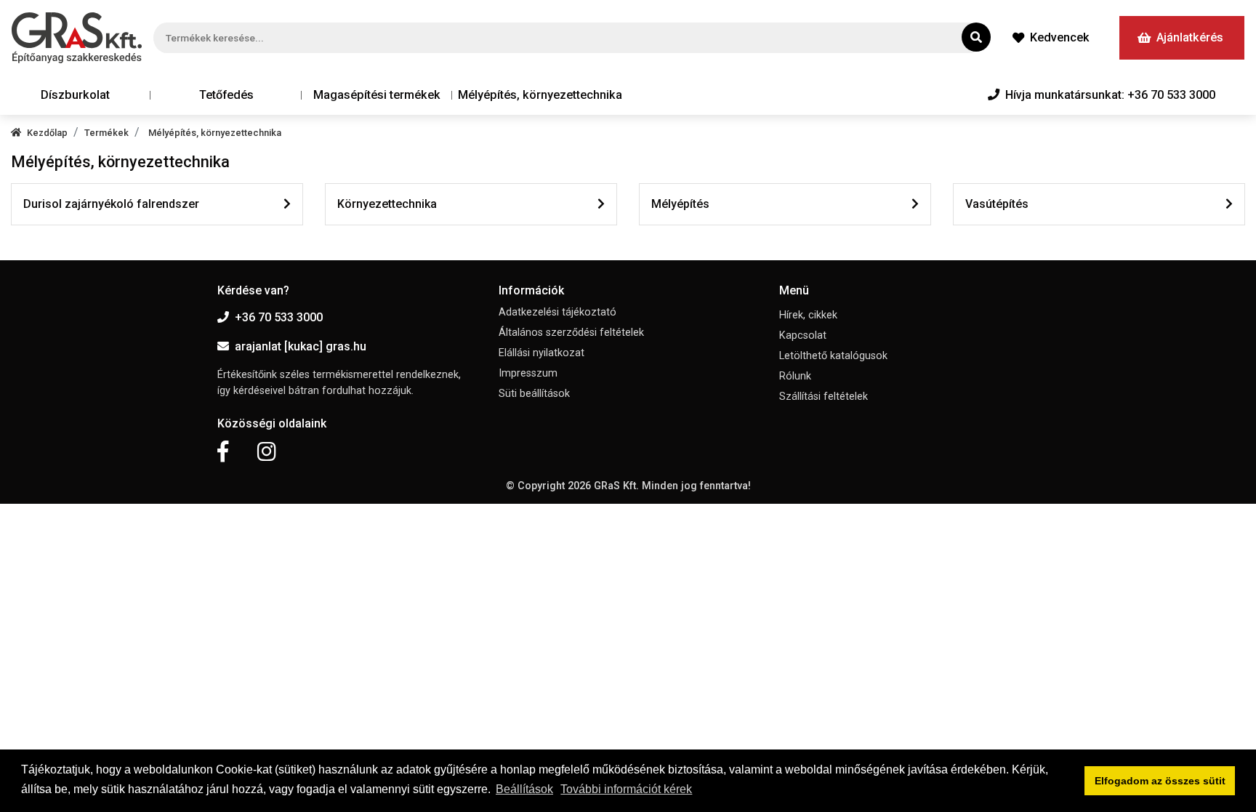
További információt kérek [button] (626, 789)
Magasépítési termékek (376, 95)
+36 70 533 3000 (279, 317)
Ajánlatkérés (1189, 37)
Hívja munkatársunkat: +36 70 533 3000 (1110, 95)
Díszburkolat (75, 95)
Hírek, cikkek (808, 315)
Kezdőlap (47, 132)
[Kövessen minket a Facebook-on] (222, 452)
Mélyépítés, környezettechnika (540, 95)
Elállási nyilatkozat (541, 353)
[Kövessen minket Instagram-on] (266, 452)
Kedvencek (1060, 37)
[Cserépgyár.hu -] (77, 38)
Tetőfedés (226, 95)
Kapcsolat (802, 335)
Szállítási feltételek (823, 396)
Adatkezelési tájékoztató (557, 312)
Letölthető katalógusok (833, 356)
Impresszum (528, 373)
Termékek (106, 132)
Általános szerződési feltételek (571, 332)
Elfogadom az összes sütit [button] (1160, 781)
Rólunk (795, 376)
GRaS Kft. (616, 486)
